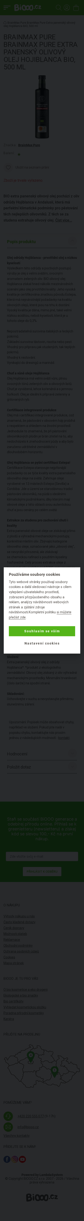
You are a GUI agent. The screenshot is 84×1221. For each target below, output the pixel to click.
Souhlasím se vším (42, 631)
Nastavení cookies (42, 643)
